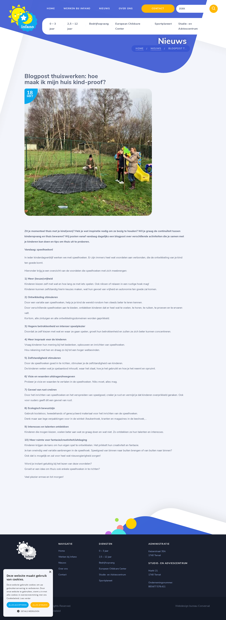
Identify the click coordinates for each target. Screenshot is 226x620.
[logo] (22, 31)
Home (51, 8)
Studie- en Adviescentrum (188, 26)
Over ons (126, 8)
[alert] (28, 593)
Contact (158, 8)
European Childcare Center (127, 26)
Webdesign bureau (186, 606)
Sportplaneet (163, 24)
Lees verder (25, 598)
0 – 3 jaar (53, 26)
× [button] (50, 572)
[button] (28, 610)
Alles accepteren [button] (17, 605)
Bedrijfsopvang (99, 24)
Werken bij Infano (77, 8)
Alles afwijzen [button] (40, 605)
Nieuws (104, 8)
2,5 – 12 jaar (72, 26)
